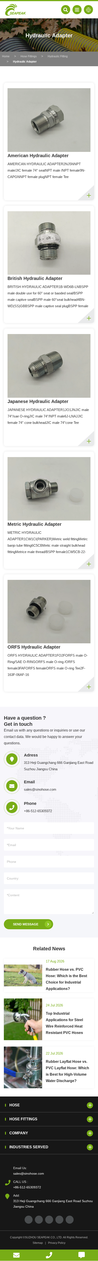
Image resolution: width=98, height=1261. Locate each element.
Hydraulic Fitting (58, 56)
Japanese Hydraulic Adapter (38, 401)
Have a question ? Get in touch (25, 721)
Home (6, 56)
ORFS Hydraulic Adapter (34, 647)
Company (18, 1133)
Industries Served (28, 1147)
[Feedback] (81, 1255)
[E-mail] (16, 1255)
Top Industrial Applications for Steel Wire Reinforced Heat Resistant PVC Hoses (64, 1023)
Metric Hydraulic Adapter (35, 524)
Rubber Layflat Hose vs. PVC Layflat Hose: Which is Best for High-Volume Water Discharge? (67, 1071)
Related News (49, 948)
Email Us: (20, 1168)
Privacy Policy (56, 1243)
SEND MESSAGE (25, 924)
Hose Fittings (29, 56)
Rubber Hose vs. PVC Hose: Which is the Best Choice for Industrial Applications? (66, 979)
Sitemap (38, 1243)
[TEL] (49, 1255)
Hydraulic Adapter (25, 61)
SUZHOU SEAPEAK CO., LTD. (43, 1237)
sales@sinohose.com (28, 1173)
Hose (14, 1105)
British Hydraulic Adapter (35, 278)
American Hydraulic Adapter (38, 155)
